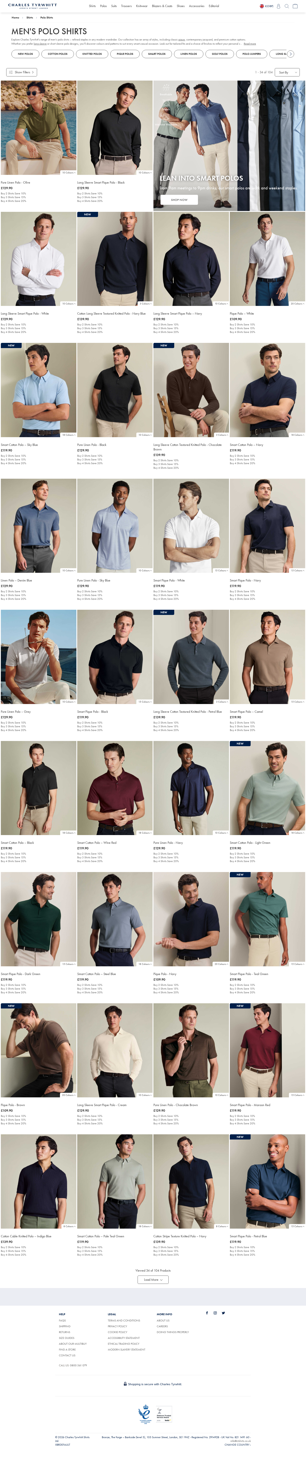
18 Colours (67, 435)
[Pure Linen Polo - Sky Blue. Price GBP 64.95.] (115, 526)
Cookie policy (117, 1332)
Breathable (166, 94)
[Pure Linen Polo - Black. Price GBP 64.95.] (115, 390)
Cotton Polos (57, 54)
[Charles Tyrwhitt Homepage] (32, 6)
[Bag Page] (295, 6)
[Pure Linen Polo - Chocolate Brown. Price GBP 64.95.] (191, 1050)
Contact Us (67, 1355)
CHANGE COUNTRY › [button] (238, 1444)
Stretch (166, 109)
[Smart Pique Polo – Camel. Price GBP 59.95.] (267, 657)
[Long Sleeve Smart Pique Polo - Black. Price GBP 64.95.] (115, 128)
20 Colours (296, 303)
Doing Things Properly (173, 1332)
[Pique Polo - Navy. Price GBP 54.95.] (191, 919)
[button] (153, 1280)
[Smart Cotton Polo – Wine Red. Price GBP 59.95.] (115, 788)
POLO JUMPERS (252, 54)
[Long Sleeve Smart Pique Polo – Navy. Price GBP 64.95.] (191, 259)
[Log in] (278, 6)
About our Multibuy (73, 1344)
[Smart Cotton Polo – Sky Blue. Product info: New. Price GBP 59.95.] (38, 390)
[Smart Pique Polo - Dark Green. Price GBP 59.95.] (38, 919)
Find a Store (67, 1349)
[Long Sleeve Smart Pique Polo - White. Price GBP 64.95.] (38, 259)
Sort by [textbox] (283, 72)
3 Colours (144, 303)
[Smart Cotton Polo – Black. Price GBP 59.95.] (38, 788)
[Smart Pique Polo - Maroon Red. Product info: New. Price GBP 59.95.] (267, 1050)
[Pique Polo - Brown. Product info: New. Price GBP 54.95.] (38, 1050)
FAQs (62, 1320)
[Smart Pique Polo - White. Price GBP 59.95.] (191, 526)
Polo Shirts (46, 17)
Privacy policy (117, 1326)
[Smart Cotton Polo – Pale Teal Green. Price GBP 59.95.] (115, 1181)
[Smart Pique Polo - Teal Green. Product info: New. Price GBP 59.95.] (267, 919)
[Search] (287, 6)
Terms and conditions (124, 1320)
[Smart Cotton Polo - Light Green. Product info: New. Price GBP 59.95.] (267, 788)
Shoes (181, 6)
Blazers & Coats (162, 6)
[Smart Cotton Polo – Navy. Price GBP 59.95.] (267, 390)
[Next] (291, 54)
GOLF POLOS (220, 54)
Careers (167, 1326)
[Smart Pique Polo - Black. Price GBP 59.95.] (115, 657)
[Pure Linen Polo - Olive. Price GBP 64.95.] (38, 128)
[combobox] (287, 72)
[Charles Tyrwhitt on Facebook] (209, 1313)
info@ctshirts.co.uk (240, 1441)
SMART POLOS (156, 54)
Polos (103, 6)
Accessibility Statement (124, 1338)
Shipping (65, 1326)
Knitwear (142, 6)
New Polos (25, 54)
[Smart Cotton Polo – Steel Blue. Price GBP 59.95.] (115, 919)
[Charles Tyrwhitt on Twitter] (225, 1313)
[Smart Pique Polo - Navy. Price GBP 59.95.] (267, 526)
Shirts (92, 6)
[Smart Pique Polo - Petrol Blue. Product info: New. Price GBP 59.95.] (267, 1181)
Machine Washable (166, 124)
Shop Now (179, 200)
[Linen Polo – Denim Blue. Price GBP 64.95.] (38, 526)
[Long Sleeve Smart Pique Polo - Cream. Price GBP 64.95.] (115, 1050)
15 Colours (220, 570)
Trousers (126, 6)
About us (163, 1320)
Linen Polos (188, 54)
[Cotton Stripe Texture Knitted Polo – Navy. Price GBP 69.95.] (191, 1181)
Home (15, 17)
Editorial (214, 6)
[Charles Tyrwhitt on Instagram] (217, 1313)
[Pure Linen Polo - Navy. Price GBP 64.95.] (191, 788)
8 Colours (68, 1226)
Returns (64, 1332)
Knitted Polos (92, 54)
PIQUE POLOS (125, 54)
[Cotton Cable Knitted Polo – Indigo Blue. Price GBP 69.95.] (38, 1181)
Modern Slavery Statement (126, 1349)
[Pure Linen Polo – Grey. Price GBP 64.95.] (38, 657)
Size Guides (66, 1338)
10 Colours (67, 172)
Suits (114, 6)
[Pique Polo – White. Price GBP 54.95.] (267, 259)
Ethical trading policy (123, 1344)
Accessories (196, 6)
